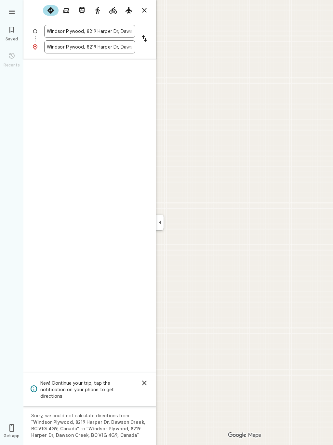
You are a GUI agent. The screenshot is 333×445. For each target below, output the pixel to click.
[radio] (51, 10)
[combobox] (90, 31)
